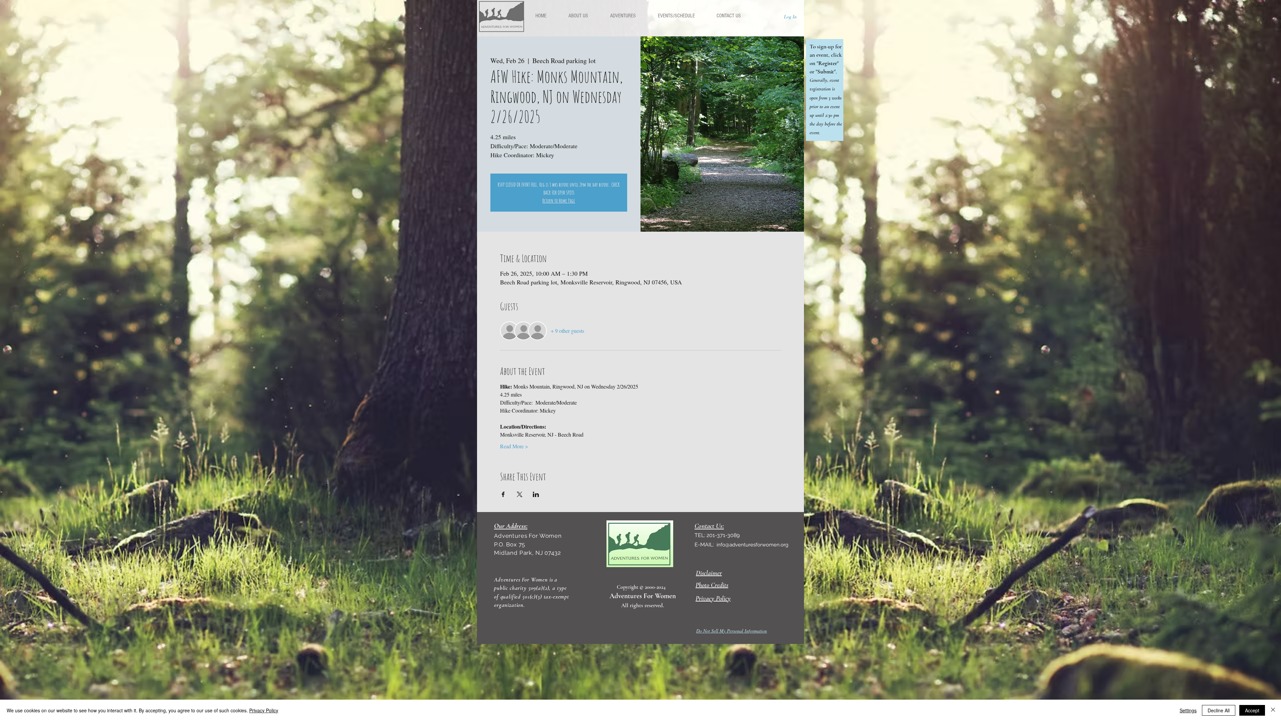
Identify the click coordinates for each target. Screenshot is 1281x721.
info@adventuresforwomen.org (752, 545)
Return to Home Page (558, 200)
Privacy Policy (263, 710)
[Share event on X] (519, 494)
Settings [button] (1188, 710)
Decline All (1219, 710)
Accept (1252, 710)
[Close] (1273, 710)
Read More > (514, 446)
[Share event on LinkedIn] (536, 494)
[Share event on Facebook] (503, 494)
